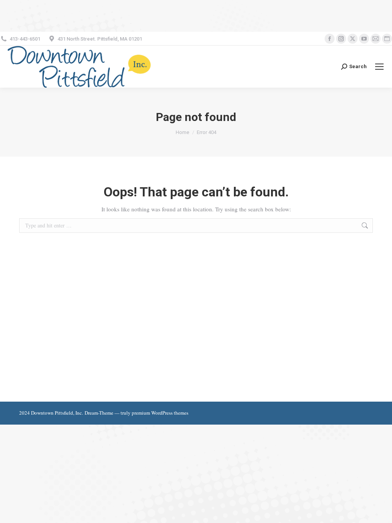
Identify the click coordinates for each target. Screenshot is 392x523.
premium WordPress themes (160, 412)
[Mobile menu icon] (379, 67)
